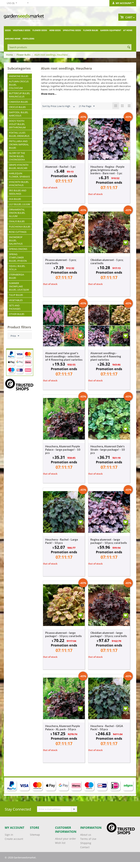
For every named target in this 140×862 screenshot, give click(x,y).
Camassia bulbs (18, 101)
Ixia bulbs (15, 199)
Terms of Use (88, 839)
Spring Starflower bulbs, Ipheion (18, 257)
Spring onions (18, 249)
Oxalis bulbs (17, 221)
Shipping (85, 843)
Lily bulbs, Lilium (19, 204)
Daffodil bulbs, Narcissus (18, 114)
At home (127, 30)
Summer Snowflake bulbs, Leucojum (19, 286)
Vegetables (16, 300)
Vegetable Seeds (21, 30)
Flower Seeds (39, 30)
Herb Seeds (55, 30)
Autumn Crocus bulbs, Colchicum (19, 85)
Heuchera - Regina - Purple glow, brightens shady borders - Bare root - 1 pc (107, 170)
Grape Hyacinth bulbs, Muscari (18, 166)
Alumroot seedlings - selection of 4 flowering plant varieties (105, 356)
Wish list (60, 843)
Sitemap (35, 834)
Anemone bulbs (18, 76)
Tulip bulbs (16, 295)
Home (9, 54)
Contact (85, 847)
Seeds (8, 30)
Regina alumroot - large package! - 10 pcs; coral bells (108, 541)
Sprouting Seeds (72, 30)
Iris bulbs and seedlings (17, 192)
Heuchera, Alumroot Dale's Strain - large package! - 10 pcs (107, 449)
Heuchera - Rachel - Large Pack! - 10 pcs (61, 541)
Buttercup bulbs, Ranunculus (19, 95)
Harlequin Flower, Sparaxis (19, 175)
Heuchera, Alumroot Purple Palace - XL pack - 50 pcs (62, 727)
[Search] (129, 47)
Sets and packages (14, 307)
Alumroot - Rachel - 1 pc (60, 166)
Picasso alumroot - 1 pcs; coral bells (60, 261)
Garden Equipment (110, 30)
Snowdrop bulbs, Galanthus (16, 240)
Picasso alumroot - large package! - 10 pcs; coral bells (63, 634)
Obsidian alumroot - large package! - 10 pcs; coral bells (108, 634)
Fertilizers (28, 38)
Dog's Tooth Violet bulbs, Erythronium (17, 124)
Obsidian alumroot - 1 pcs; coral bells (106, 261)
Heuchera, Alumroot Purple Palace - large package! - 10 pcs (62, 449)
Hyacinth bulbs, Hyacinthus (19, 183)
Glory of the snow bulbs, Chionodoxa (17, 156)
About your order (65, 838)
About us (85, 834)
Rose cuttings (17, 231)
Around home (12, 38)
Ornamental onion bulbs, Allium (17, 213)
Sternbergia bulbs (16, 276)
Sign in (9, 834)
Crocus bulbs (17, 107)
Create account (14, 839)
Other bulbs (16, 314)
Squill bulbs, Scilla (17, 267)
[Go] (74, 809)
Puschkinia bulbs (19, 226)
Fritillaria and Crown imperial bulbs (19, 144)
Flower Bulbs (90, 30)
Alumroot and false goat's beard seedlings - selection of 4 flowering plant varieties (63, 356)
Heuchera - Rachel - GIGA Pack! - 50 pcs (106, 727)
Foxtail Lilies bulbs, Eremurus (19, 134)
